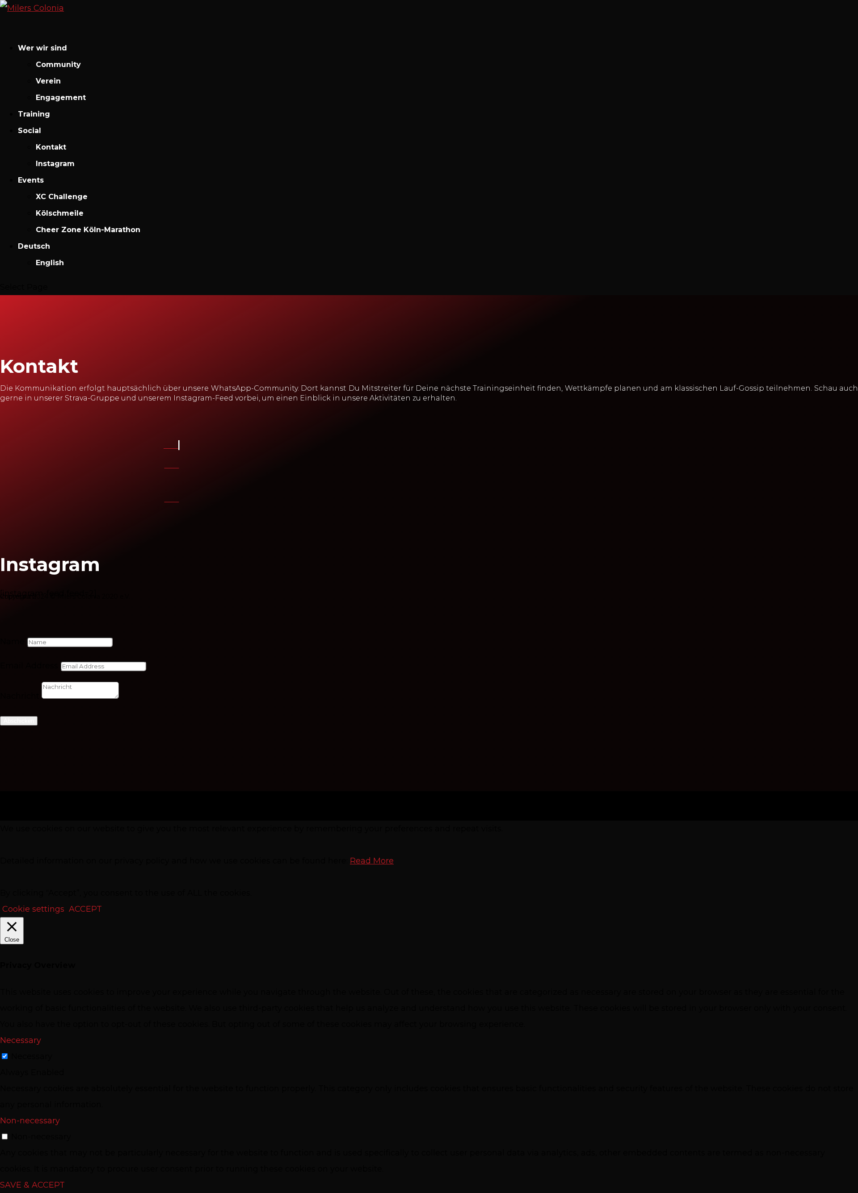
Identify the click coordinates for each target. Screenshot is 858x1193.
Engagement (61, 97)
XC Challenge (62, 196)
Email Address (29, 666)
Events (31, 180)
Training (34, 114)
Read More (372, 861)
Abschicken (19, 720)
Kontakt (51, 147)
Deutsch (34, 246)
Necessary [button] (20, 1040)
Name (12, 642)
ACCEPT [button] (85, 909)
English (50, 263)
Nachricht (19, 696)
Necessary (31, 1056)
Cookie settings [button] (33, 909)
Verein (48, 81)
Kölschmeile (60, 213)
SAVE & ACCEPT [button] (32, 1185)
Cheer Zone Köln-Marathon (88, 229)
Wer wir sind (42, 48)
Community (58, 64)
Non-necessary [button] (30, 1121)
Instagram (55, 163)
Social (29, 130)
